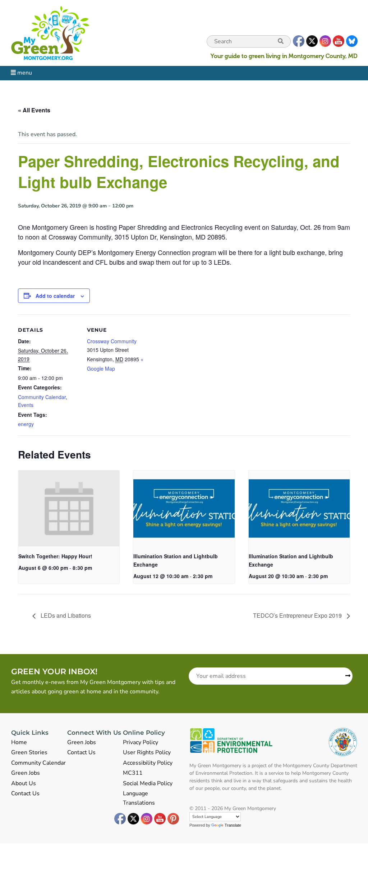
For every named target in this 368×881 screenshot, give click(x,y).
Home (19, 742)
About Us (23, 783)
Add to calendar (55, 295)
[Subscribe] (345, 676)
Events (25, 404)
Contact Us (25, 793)
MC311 (133, 773)
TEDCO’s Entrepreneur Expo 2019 (298, 615)
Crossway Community (112, 341)
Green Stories (29, 752)
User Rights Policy (147, 752)
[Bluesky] (351, 41)
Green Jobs (25, 773)
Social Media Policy (147, 783)
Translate (233, 825)
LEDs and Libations (65, 615)
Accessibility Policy (147, 763)
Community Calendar (42, 397)
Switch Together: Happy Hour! (55, 556)
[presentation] (68, 508)
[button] (280, 41)
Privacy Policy (140, 742)
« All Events (34, 110)
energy (26, 424)
